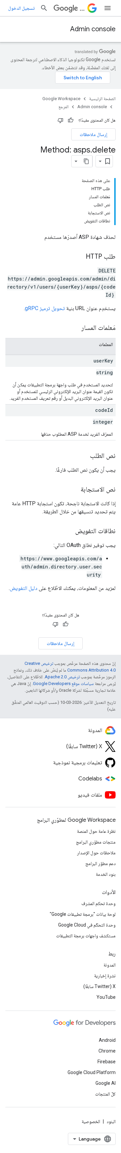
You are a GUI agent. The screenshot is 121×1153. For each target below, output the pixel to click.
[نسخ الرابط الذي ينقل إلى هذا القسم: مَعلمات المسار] (74, 328)
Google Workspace (61, 98)
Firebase (106, 1061)
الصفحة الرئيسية (102, 98)
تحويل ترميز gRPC (45, 308)
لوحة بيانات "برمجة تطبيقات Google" (83, 914)
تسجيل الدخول (21, 8)
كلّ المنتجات (105, 1094)
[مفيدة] (71, 120)
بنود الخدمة (106, 874)
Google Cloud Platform (92, 1072)
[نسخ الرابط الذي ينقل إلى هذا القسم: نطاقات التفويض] (68, 531)
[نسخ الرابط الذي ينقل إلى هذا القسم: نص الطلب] (83, 456)
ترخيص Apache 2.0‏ (62, 676)
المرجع (63, 106)
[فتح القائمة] (107, 8)
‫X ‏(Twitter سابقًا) (99, 986)
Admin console (93, 29)
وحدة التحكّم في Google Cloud (87, 925)
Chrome (107, 1051)
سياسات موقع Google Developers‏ (63, 683)
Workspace (82, 8)
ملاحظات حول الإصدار (96, 852)
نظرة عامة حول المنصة (96, 831)
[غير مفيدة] (60, 120)
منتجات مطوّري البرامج (96, 842)
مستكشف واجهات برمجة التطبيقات (86, 935)
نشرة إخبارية (105, 975)
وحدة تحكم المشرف (98, 903)
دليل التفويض (23, 588)
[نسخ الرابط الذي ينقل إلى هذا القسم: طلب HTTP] (79, 257)
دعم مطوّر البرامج (100, 863)
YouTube (106, 997)
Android (107, 1040)
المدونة (110, 965)
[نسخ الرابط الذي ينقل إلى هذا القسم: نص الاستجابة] (74, 490)
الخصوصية (91, 1121)
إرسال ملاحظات (93, 134)
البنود (111, 1121)
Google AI (105, 1083)
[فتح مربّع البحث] (44, 8)
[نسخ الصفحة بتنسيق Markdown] (86, 161)
